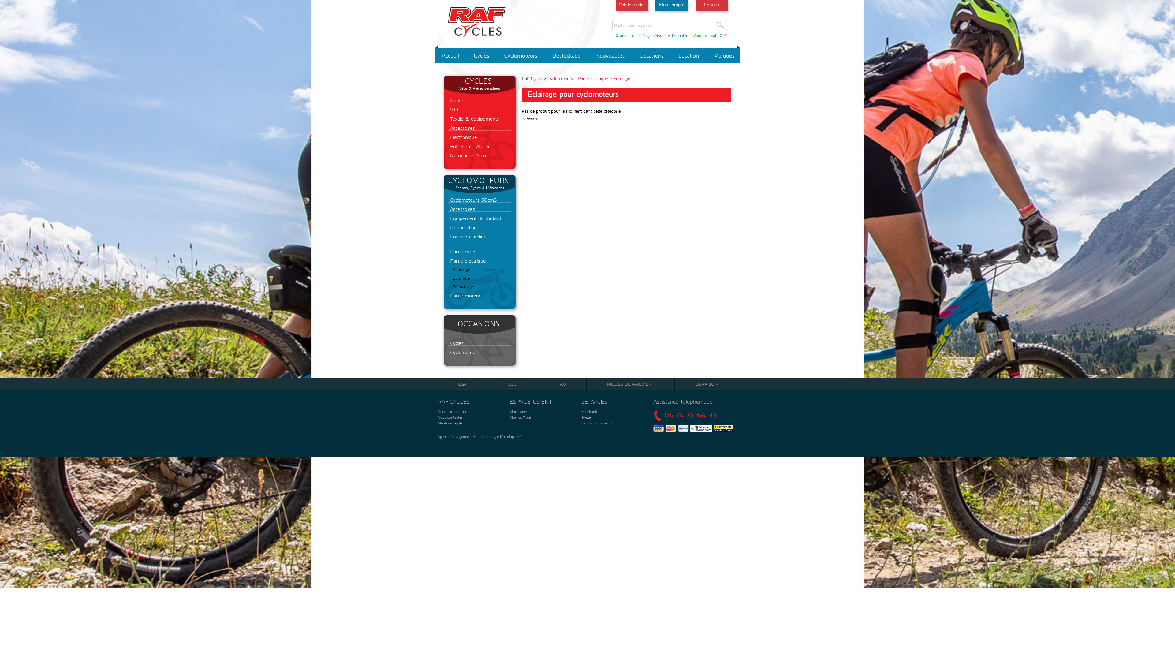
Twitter (586, 417)
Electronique (462, 137)
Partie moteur (464, 295)
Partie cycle (461, 251)
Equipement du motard (474, 218)
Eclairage (461, 278)
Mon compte (671, 5)
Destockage (566, 55)
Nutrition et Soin (467, 155)
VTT (453, 109)
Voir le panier (632, 5)
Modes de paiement (631, 384)
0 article (623, 35)
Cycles (481, 55)
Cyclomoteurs (520, 55)
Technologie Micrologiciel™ (501, 436)
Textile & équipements (473, 118)
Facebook (589, 411)
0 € (723, 35)
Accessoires (461, 128)
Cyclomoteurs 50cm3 (472, 199)
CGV (462, 384)
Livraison (706, 384)
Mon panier (518, 411)
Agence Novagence (453, 436)
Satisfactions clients (596, 422)
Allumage (461, 269)
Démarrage (463, 286)
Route (455, 100)
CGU (512, 384)
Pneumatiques (465, 227)
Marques (724, 55)
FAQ (562, 384)
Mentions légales (450, 422)
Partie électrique (467, 260)
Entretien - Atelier (469, 146)
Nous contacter (449, 417)
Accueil (450, 55)
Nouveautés (610, 55)
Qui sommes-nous (451, 411)
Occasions (651, 55)
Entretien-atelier (467, 236)
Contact (711, 5)
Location (688, 55)
